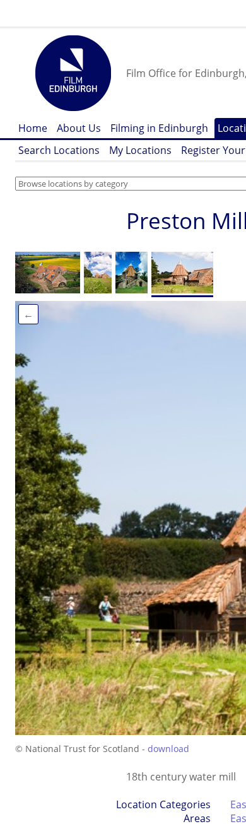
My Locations (140, 150)
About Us (79, 128)
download (168, 749)
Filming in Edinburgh (159, 128)
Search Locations (59, 150)
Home (32, 128)
